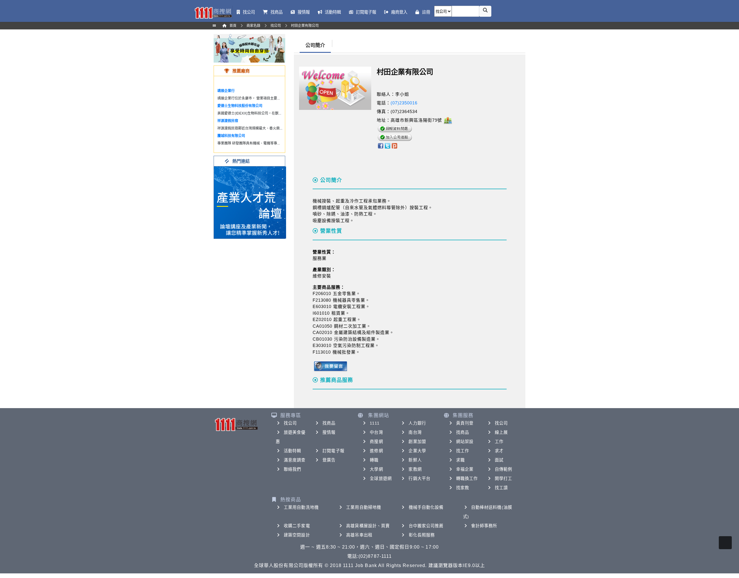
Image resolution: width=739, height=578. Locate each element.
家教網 (414, 469)
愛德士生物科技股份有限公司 (239, 106)
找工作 (462, 450)
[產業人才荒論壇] (250, 202)
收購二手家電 (297, 525)
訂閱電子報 (333, 450)
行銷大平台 (419, 478)
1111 (374, 423)
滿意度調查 (295, 460)
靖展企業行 (226, 91)
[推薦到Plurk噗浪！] (394, 145)
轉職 (374, 460)
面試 (499, 460)
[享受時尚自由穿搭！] (249, 48)
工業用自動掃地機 (363, 507)
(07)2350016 (404, 102)
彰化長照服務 (422, 535)
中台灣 (376, 432)
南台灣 (414, 432)
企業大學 (417, 450)
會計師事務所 (484, 525)
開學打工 (503, 478)
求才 (499, 450)
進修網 (376, 450)
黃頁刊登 (464, 423)
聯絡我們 (292, 469)
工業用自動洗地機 (301, 507)
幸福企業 (464, 469)
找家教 (462, 487)
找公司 (290, 423)
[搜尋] (485, 11)
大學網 (376, 469)
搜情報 (328, 432)
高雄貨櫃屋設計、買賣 (368, 525)
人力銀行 (417, 423)
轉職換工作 (467, 478)
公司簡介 (315, 45)
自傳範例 (503, 469)
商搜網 (376, 441)
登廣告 (328, 460)
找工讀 (501, 487)
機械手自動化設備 (426, 507)
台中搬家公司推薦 (426, 525)
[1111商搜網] (213, 12)
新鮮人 (414, 460)
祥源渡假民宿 (227, 121)
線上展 (501, 432)
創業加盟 (417, 441)
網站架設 (464, 441)
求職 (460, 460)
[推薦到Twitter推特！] (387, 145)
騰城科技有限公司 (231, 136)
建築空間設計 (297, 535)
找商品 (328, 423)
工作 (499, 441)
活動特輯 (292, 450)
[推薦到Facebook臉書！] (380, 145)
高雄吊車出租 (359, 535)
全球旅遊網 (381, 478)
